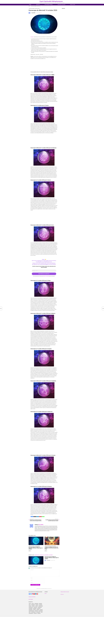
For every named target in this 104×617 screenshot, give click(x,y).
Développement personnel (49, 4)
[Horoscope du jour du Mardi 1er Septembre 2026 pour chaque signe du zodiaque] (36, 541)
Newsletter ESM (72, 4)
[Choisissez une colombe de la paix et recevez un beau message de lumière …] (1, 308)
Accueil (30, 4)
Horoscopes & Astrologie (61, 4)
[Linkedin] (37, 516)
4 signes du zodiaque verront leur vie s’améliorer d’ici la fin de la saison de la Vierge (51, 547)
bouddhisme (33, 604)
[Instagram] (32, 594)
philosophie (35, 608)
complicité (41, 604)
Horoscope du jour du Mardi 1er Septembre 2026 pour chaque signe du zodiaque (36, 547)
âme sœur (35, 613)
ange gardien (36, 603)
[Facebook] (32, 516)
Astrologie (40, 603)
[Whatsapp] (43, 516)
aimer (30, 603)
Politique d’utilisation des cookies (65, 591)
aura (29, 604)
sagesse (41, 609)
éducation (39, 613)
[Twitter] (31, 594)
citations (37, 604)
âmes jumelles (31, 613)
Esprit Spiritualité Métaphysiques (51, 1)
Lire (29, 550)
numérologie (30, 608)
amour (33, 603)
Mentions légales (31, 599)
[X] (34, 516)
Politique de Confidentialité (32, 596)
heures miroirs (31, 607)
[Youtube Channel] (37, 594)
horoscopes (35, 607)
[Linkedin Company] (35, 594)
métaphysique (40, 607)
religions (38, 609)
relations (35, 609)
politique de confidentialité (46, 276)
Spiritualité (38, 4)
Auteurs (46, 593)
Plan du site (62, 594)
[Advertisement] (44, 65)
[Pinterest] (40, 516)
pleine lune (39, 608)
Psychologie (30, 609)
